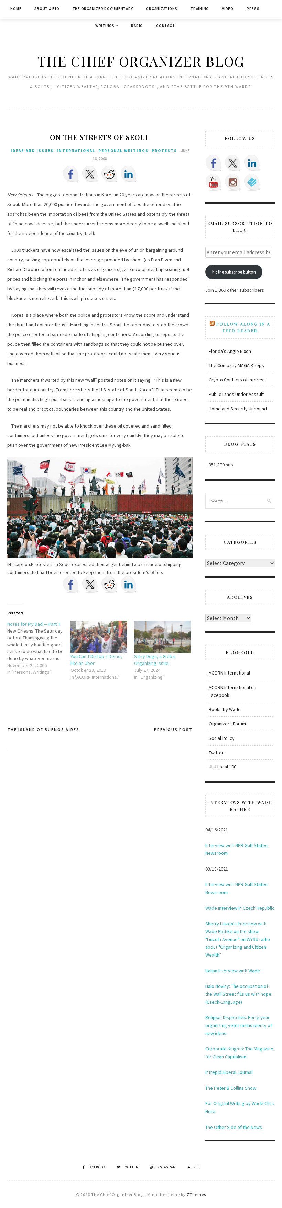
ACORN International (229, 673)
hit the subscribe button (234, 272)
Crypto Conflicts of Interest (237, 380)
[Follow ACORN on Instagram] (233, 182)
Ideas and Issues (32, 150)
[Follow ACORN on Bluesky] (252, 182)
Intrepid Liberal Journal (228, 1072)
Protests (164, 150)
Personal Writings (123, 150)
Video (228, 8)
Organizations (161, 8)
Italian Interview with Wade (232, 971)
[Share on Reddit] (109, 174)
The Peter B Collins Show (230, 1088)
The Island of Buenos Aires (43, 729)
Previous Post (173, 729)
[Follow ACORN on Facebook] (213, 163)
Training (200, 8)
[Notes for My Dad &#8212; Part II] (39, 648)
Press (253, 8)
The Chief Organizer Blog (141, 61)
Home (15, 8)
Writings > (106, 25)
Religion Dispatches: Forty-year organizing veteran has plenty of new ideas (238, 1025)
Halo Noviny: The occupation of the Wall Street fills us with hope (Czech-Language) (238, 994)
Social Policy (222, 738)
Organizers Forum (227, 724)
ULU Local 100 (222, 767)
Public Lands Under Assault (236, 394)
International (76, 150)
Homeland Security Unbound (238, 409)
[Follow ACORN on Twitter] (233, 163)
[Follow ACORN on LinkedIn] (252, 163)
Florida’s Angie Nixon (230, 351)
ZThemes (196, 1194)
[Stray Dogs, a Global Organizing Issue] (162, 637)
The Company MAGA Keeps (236, 365)
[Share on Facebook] (71, 174)
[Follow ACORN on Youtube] (213, 182)
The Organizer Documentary (103, 8)
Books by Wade (225, 709)
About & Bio (46, 8)
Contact (165, 25)
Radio (137, 25)
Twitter (216, 752)
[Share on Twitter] (90, 174)
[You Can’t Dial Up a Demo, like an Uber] (98, 637)
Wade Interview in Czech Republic (239, 908)
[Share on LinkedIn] (128, 174)
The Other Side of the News (233, 1127)
